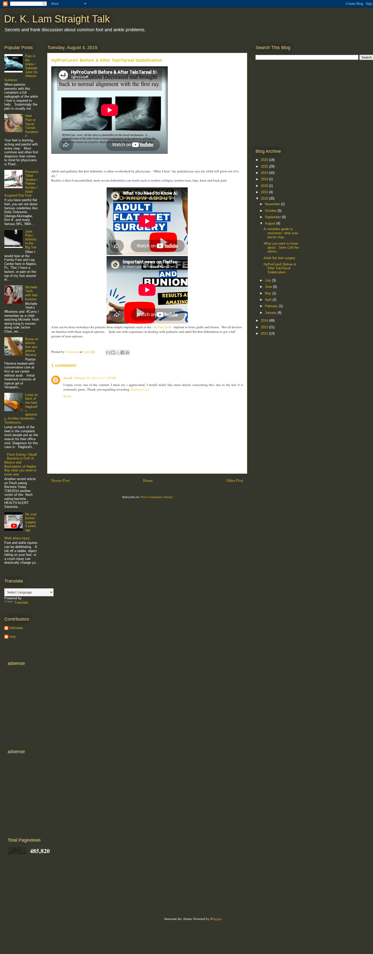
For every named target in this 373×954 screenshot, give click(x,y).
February (272, 306)
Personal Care (140, 389)
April (269, 300)
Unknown (16, 628)
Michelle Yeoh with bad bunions (31, 293)
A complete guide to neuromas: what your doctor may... (281, 233)
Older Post (234, 480)
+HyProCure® (162, 327)
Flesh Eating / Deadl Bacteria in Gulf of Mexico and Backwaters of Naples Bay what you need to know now (20, 464)
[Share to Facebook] (122, 352)
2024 (265, 173)
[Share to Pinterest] (127, 352)
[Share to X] (117, 352)
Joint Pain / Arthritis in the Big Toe (31, 239)
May (268, 293)
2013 (265, 327)
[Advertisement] (294, 104)
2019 (265, 179)
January (271, 313)
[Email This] (108, 352)
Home (148, 480)
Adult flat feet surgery (279, 258)
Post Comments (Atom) (157, 497)
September (273, 217)
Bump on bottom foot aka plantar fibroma (31, 347)
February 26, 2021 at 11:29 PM (95, 378)
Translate (21, 602)
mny (12, 636)
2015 (265, 198)
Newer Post (60, 480)
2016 (265, 192)
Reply (67, 396)
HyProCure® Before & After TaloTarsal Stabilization (280, 268)
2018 (265, 186)
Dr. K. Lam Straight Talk (57, 18)
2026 (265, 160)
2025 (265, 166)
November (273, 204)
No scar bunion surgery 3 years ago (31, 522)
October (271, 211)
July (268, 280)
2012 (265, 333)
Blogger (215, 918)
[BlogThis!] (112, 352)
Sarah (67, 377)
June (269, 287)
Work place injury (17, 538)
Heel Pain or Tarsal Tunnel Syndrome (31, 126)
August (270, 223)
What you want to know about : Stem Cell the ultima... (281, 247)
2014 (265, 320)
